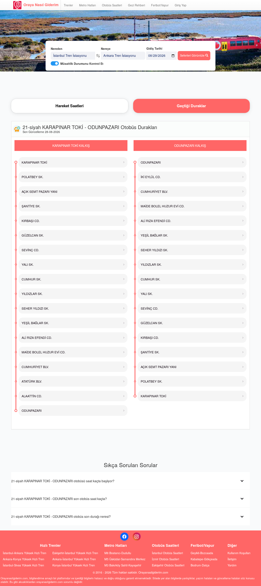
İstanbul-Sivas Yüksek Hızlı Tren (23, 565)
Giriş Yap (180, 5)
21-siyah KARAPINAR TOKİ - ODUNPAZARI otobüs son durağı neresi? (61, 516)
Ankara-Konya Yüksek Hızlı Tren (23, 559)
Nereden (56, 49)
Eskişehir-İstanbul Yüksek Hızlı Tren (75, 553)
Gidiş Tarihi (154, 48)
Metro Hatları (87, 5)
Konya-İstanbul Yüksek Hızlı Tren (73, 565)
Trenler (68, 5)
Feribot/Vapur (160, 5)
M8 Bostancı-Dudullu (117, 553)
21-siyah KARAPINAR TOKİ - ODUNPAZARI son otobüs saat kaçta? (59, 498)
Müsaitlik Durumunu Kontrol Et (81, 63)
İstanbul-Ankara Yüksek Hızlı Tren (24, 553)
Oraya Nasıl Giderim (41, 4)
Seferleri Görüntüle (192, 55)
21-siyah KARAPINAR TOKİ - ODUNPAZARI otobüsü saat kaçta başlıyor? (62, 481)
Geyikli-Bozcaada (202, 553)
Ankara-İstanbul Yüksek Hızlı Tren (74, 559)
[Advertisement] (130, 85)
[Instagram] (137, 536)
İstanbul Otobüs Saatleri (167, 553)
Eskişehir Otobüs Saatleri (168, 565)
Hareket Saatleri (69, 105)
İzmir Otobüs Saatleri (165, 559)
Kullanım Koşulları (239, 553)
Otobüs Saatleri (112, 5)
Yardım (232, 565)
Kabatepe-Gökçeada (204, 559)
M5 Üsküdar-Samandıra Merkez (124, 559)
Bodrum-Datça (200, 565)
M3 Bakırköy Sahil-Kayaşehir (122, 565)
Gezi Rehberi (136, 5)
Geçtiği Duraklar (191, 105)
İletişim (232, 559)
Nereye (106, 49)
